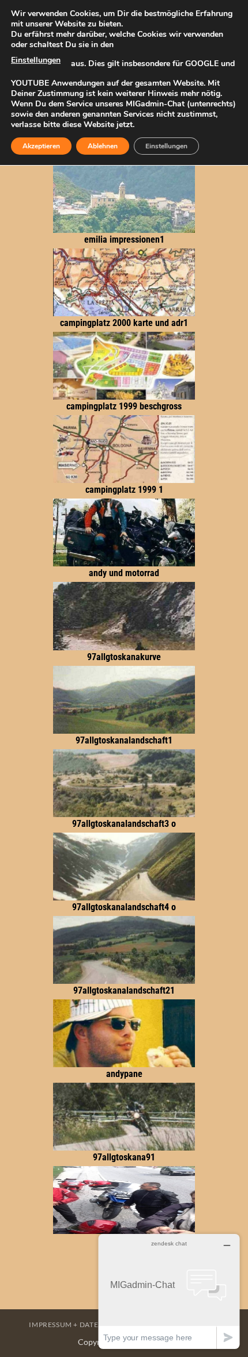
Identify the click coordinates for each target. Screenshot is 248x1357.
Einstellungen (36, 60)
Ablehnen (103, 146)
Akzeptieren (41, 146)
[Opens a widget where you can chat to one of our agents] (169, 1291)
